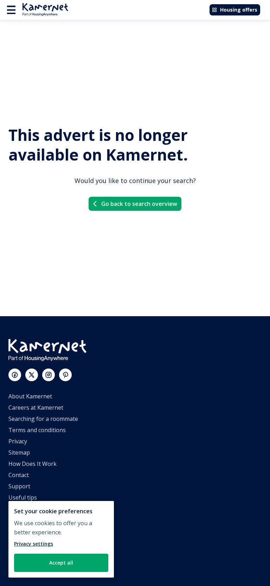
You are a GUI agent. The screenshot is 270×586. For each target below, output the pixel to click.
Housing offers (238, 9)
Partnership (24, 531)
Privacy (17, 441)
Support (19, 486)
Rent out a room (30, 554)
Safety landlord (28, 565)
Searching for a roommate (43, 419)
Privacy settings (33, 543)
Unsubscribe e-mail (33, 509)
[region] (61, 539)
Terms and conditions (37, 430)
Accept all (61, 562)
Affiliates (19, 520)
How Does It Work (32, 464)
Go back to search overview (139, 204)
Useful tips (22, 497)
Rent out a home (30, 542)
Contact (18, 475)
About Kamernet (30, 396)
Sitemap (19, 452)
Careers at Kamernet (35, 407)
